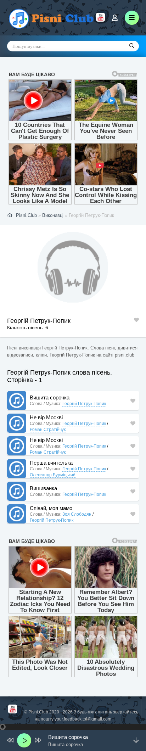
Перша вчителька (51, 463)
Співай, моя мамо (51, 508)
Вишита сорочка (49, 397)
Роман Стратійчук (48, 429)
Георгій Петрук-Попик (84, 403)
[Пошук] (132, 46)
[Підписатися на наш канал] (100, 20)
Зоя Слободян (76, 514)
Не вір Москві (46, 417)
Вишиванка (43, 488)
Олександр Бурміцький (52, 474)
